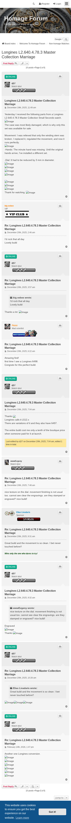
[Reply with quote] (60, 76)
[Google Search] (66, 39)
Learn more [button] (22, 817)
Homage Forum (26, 18)
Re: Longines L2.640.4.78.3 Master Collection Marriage (33, 227)
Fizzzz (15, 325)
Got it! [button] (52, 812)
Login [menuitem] (58, 4)
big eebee (9, 206)
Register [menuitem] (46, 4)
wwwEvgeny (16, 461)
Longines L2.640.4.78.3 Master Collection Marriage (29, 54)
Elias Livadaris (23, 512)
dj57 (14, 83)
